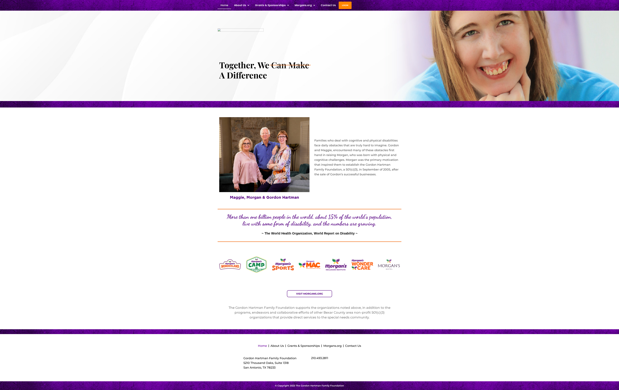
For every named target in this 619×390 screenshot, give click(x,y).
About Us (277, 346)
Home (224, 5)
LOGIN (345, 5)
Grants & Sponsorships (303, 346)
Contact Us (328, 5)
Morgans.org (303, 5)
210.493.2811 (319, 358)
